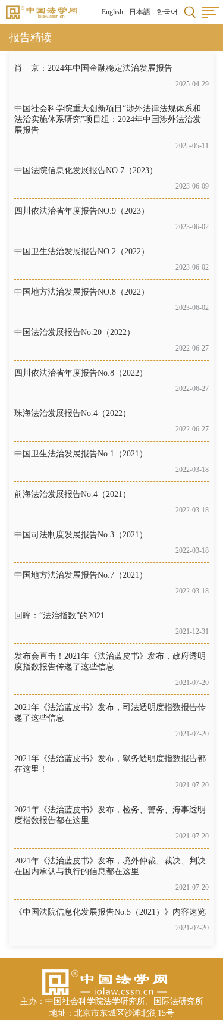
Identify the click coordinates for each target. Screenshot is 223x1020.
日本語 (139, 12)
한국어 (167, 12)
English (112, 12)
